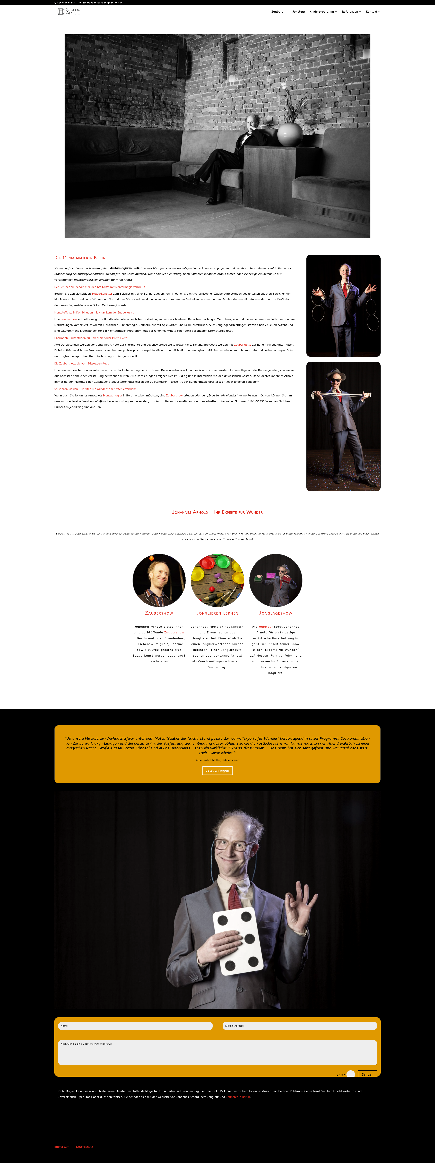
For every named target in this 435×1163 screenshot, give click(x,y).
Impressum (61, 1146)
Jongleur (299, 12)
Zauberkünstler (102, 293)
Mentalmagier (112, 395)
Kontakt (371, 12)
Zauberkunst (242, 344)
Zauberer (278, 12)
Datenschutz (84, 1146)
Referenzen (350, 12)
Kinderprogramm (322, 12)
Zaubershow (69, 319)
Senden (367, 1074)
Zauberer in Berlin (238, 1097)
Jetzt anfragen (217, 770)
